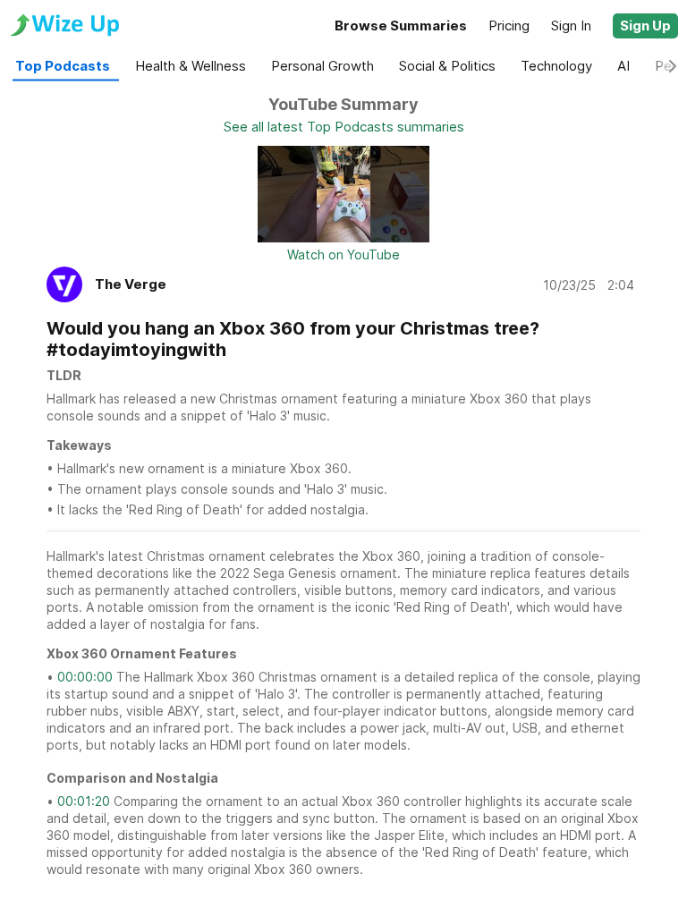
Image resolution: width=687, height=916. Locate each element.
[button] (645, 25)
